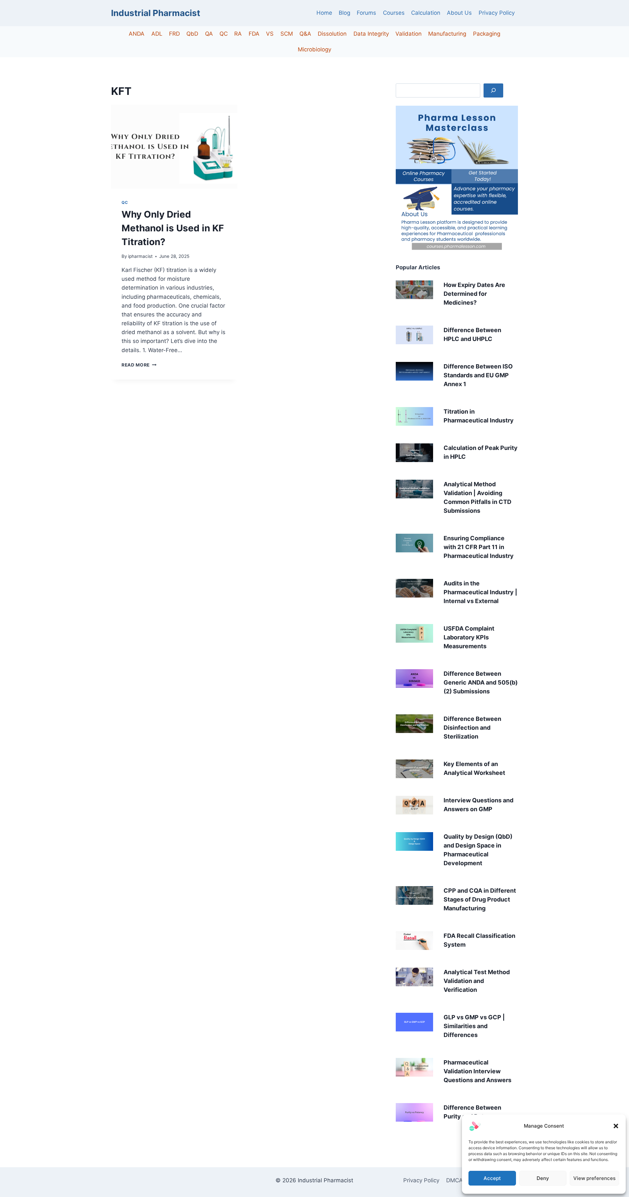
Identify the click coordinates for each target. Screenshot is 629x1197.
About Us (459, 12)
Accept (492, 1178)
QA (209, 33)
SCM (286, 33)
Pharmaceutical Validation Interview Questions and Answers (477, 1071)
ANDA (136, 33)
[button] (616, 1126)
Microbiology (314, 49)
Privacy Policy (497, 12)
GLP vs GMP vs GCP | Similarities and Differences (474, 1026)
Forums (366, 12)
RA (238, 33)
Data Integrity (371, 33)
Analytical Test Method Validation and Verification (477, 981)
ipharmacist (140, 256)
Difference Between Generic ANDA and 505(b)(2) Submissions (481, 682)
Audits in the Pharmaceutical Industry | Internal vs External (480, 592)
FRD (174, 33)
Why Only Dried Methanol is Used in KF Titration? (173, 228)
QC (223, 33)
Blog (344, 12)
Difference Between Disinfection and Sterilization (472, 727)
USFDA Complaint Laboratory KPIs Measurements (469, 637)
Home (324, 12)
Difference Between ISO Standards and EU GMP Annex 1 (478, 375)
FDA (254, 33)
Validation (408, 33)
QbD (192, 33)
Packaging (486, 33)
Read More (139, 364)
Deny (543, 1178)
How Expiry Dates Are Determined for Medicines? (474, 293)
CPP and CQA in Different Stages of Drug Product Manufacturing (480, 899)
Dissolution (332, 33)
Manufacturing (447, 33)
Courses (394, 12)
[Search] (493, 90)
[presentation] (174, 147)
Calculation (425, 12)
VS (270, 33)
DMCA (454, 1180)
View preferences (594, 1178)
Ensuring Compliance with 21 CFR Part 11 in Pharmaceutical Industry (479, 547)
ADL (156, 33)
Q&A (305, 33)
